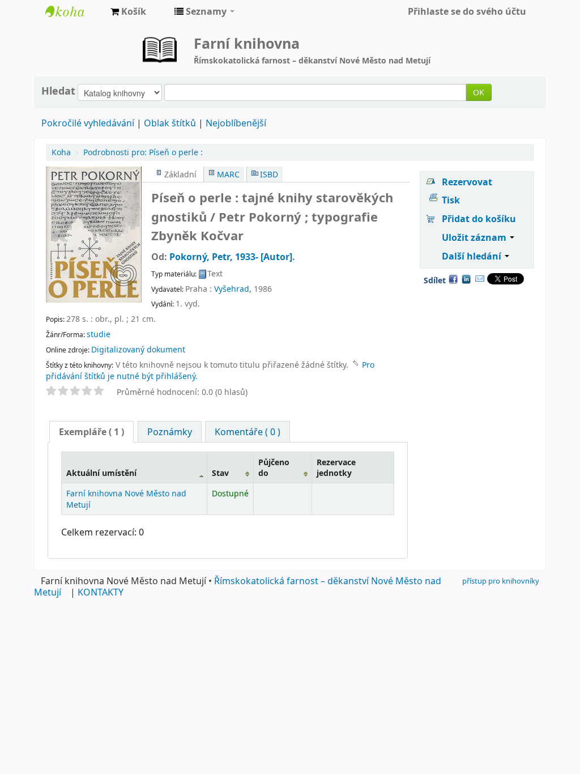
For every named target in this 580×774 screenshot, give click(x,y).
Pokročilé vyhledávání (87, 123)
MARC (228, 174)
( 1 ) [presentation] (91, 432)
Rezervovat (467, 182)
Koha (61, 152)
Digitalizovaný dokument (138, 349)
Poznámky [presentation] (169, 432)
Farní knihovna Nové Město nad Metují (73, 11)
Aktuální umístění (101, 472)
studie (98, 334)
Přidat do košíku (479, 218)
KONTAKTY (100, 592)
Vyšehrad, (232, 288)
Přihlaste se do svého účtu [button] (467, 11)
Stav (220, 472)
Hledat (58, 90)
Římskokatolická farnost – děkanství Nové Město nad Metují (237, 586)
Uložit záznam (475, 237)
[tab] (91, 432)
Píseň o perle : (143, 152)
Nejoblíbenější (236, 123)
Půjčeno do (273, 467)
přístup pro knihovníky (500, 581)
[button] (128, 11)
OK (478, 92)
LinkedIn (466, 278)
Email (479, 278)
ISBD (269, 174)
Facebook (453, 278)
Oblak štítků (170, 123)
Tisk (451, 200)
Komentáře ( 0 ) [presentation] (247, 432)
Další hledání (473, 256)
